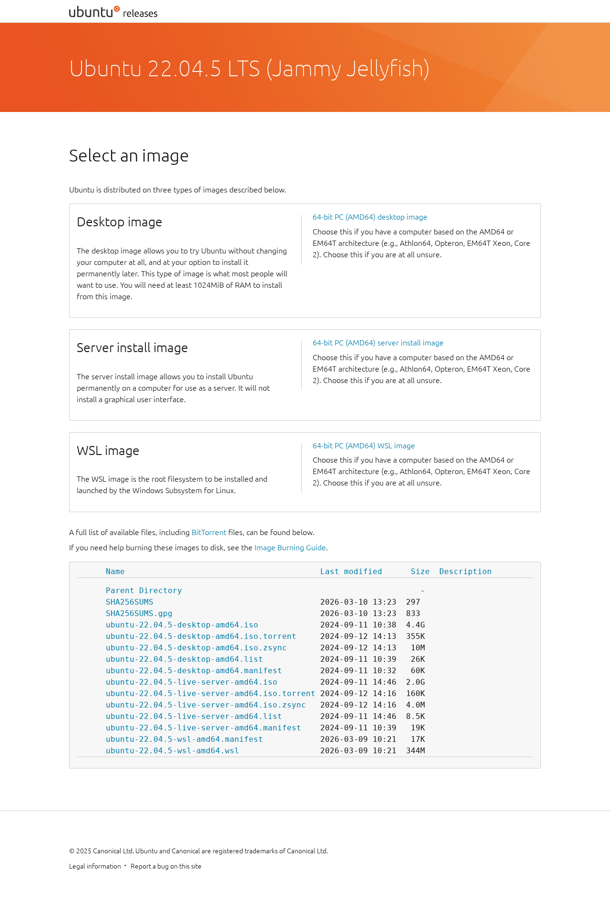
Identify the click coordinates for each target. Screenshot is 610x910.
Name (115, 571)
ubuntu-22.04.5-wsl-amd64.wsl (172, 750)
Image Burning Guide (290, 547)
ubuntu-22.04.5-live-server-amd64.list (194, 716)
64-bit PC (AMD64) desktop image (370, 216)
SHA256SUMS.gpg (139, 613)
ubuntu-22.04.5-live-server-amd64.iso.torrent (210, 693)
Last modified (351, 571)
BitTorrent (209, 532)
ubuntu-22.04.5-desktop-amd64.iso (182, 624)
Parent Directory (144, 590)
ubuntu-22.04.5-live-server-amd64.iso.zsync (206, 704)
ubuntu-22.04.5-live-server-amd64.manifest (203, 727)
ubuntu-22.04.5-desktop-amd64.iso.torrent (201, 636)
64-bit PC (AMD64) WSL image (364, 445)
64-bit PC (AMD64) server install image (378, 342)
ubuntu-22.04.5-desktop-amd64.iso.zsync (196, 647)
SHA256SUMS (129, 602)
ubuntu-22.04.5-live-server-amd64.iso (191, 682)
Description (465, 571)
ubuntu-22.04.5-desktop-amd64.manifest (194, 670)
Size (420, 571)
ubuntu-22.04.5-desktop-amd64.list (184, 659)
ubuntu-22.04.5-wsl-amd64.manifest (184, 739)
